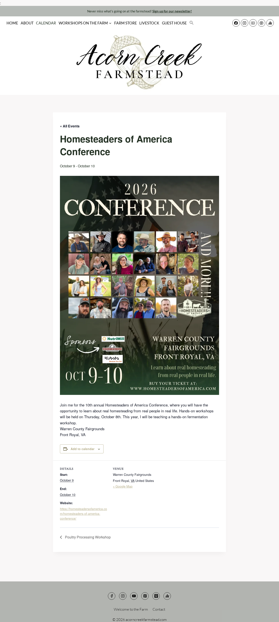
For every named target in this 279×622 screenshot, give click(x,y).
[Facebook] (236, 23)
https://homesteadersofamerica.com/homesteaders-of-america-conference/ (83, 514)
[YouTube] (253, 23)
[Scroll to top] (268, 615)
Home (12, 23)
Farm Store (125, 23)
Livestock (149, 23)
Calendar (46, 23)
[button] (191, 23)
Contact (159, 609)
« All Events (70, 126)
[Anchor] (270, 23)
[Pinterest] (261, 23)
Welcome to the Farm (131, 609)
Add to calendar (82, 449)
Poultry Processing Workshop (87, 537)
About (27, 23)
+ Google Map (123, 486)
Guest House (174, 23)
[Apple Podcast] (156, 596)
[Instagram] (244, 23)
